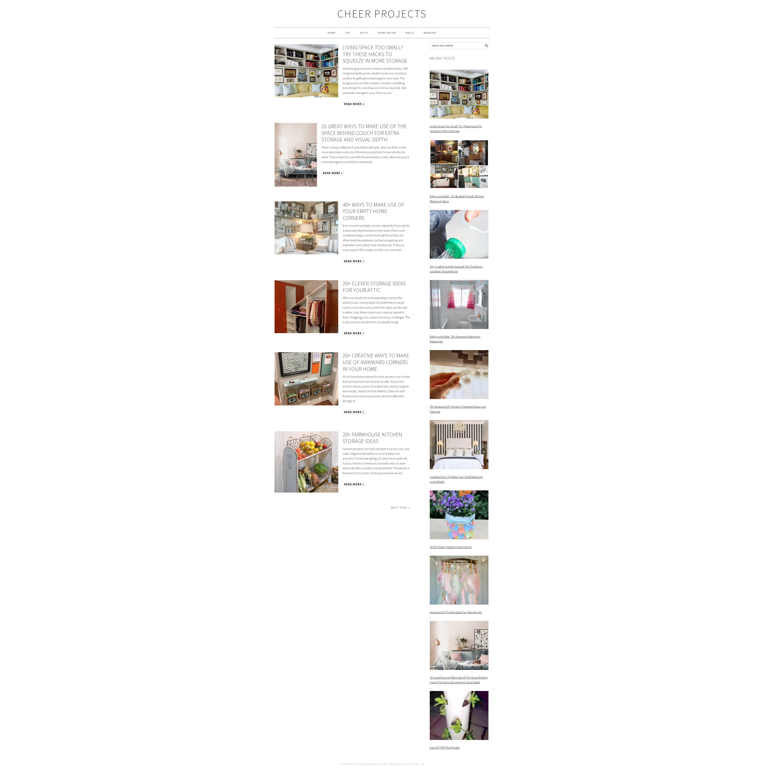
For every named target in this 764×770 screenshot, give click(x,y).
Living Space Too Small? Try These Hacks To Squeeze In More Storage (375, 54)
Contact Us (416, 764)
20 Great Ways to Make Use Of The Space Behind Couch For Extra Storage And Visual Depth (364, 133)
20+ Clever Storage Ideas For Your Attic (374, 287)
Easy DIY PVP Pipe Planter (445, 748)
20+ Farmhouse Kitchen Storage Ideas (372, 438)
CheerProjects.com (374, 764)
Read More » (354, 104)
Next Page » (400, 507)
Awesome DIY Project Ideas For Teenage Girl (456, 612)
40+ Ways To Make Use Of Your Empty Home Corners (373, 211)
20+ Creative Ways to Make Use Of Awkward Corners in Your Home (376, 362)
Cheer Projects (382, 13)
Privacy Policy (398, 764)
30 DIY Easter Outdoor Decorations (451, 547)
